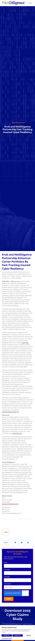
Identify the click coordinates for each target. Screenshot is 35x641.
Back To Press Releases (18, 122)
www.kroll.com (17, 433)
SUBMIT (8, 599)
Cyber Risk (24, 342)
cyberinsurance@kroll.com (10, 412)
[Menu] (30, 3)
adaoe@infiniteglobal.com (10, 504)
